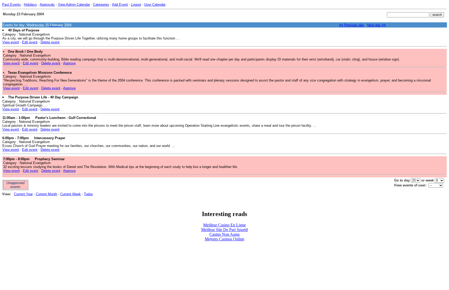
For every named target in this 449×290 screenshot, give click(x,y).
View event (10, 42)
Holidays (30, 4)
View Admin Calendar (74, 4)
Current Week (70, 194)
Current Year (23, 194)
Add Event (120, 4)
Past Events (11, 4)
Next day (376, 25)
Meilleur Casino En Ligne (224, 225)
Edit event (29, 42)
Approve (69, 63)
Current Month (46, 194)
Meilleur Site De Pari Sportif (224, 229)
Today (88, 194)
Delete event (50, 42)
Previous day (351, 25)
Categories (101, 4)
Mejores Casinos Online (224, 239)
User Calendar (155, 4)
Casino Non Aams (224, 234)
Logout (136, 4)
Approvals (47, 4)
